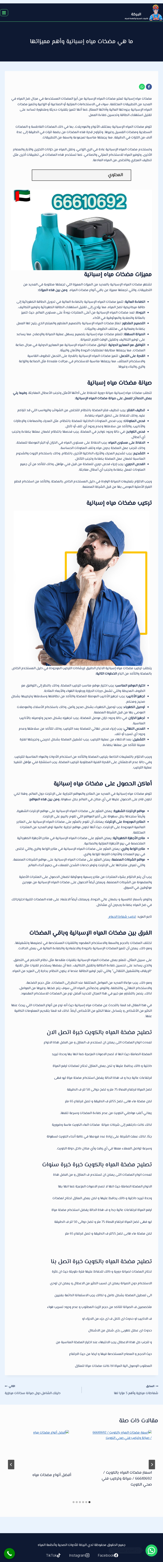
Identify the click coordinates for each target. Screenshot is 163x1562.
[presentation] (121, 1447)
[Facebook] (149, 87)
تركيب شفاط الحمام (122, 916)
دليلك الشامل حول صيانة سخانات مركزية (32, 1390)
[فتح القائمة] (4, 12)
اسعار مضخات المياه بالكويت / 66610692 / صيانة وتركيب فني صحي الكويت (127, 1479)
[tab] (89, 1502)
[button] (151, 1550)
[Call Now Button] (9, 1553)
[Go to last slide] (152, 1464)
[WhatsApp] (142, 87)
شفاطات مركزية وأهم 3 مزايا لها (136, 1390)
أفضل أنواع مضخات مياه (51, 1475)
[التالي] (11, 1464)
